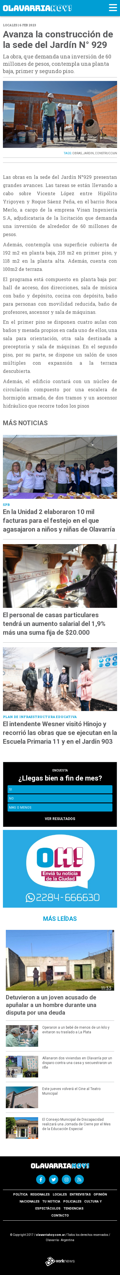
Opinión (100, 1194)
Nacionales (30, 1201)
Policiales (72, 1201)
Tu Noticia (51, 1201)
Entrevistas (80, 1194)
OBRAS (77, 153)
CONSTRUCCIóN (106, 153)
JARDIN (88, 153)
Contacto (60, 1215)
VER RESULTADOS (60, 819)
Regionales (40, 1194)
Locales (60, 1194)
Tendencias (73, 1208)
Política (20, 1194)
